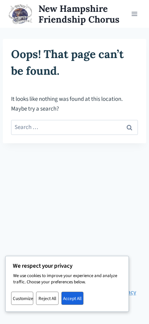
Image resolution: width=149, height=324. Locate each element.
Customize (23, 298)
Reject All (47, 298)
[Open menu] (134, 13)
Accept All (72, 298)
